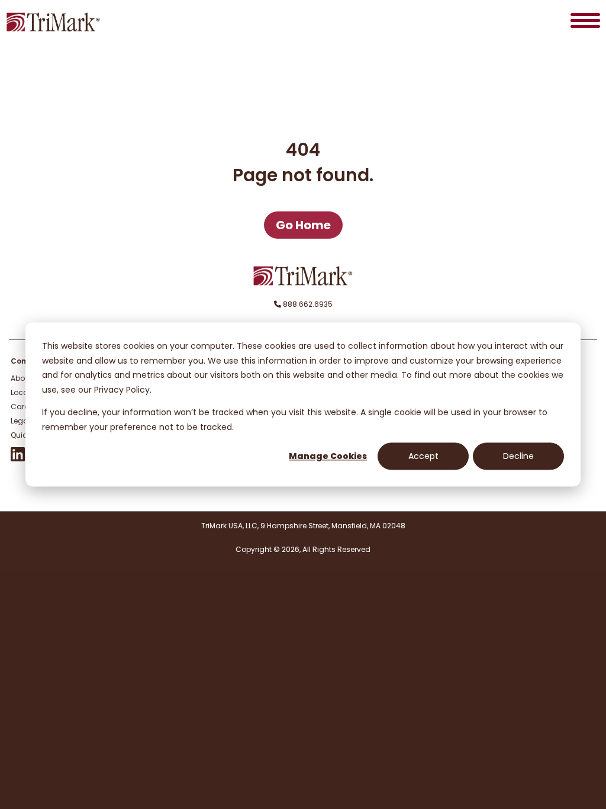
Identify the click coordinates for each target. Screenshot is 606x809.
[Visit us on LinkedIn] (18, 459)
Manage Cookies (328, 456)
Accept (423, 456)
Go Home (303, 225)
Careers (25, 407)
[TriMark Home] (303, 283)
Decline (518, 456)
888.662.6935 (307, 304)
